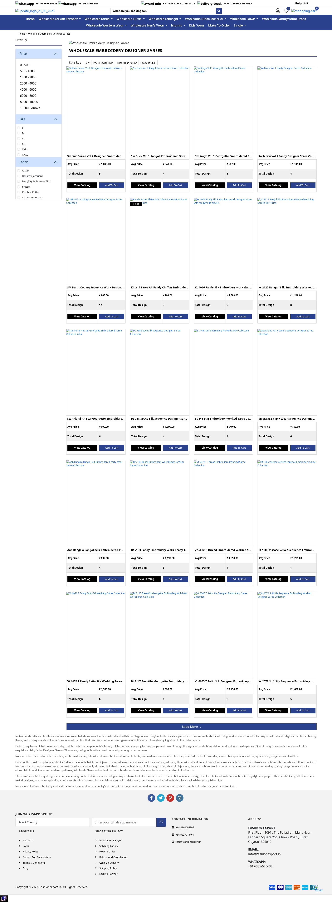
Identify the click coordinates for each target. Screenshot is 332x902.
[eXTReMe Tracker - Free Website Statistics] (4, 898)
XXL (24, 149)
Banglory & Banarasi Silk (36, 181)
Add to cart (111, 185)
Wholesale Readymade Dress (284, 19)
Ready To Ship (148, 63)
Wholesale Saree (97, 19)
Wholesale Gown (243, 19)
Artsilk (25, 170)
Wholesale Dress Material (204, 19)
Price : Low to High (103, 63)
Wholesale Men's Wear (148, 25)
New (87, 63)
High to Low (127, 63)
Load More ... (191, 727)
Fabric (23, 162)
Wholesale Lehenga (164, 19)
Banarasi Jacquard (32, 176)
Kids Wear (196, 25)
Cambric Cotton (31, 192)
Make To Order (219, 25)
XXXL (25, 154)
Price (23, 53)
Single (239, 25)
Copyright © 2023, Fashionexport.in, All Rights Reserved (51, 887)
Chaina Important (32, 197)
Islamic (177, 25)
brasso (26, 186)
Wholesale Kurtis (129, 19)
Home (30, 19)
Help (298, 3)
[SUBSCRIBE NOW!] (161, 821)
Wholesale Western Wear (105, 25)
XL (23, 144)
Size (22, 119)
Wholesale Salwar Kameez (59, 19)
